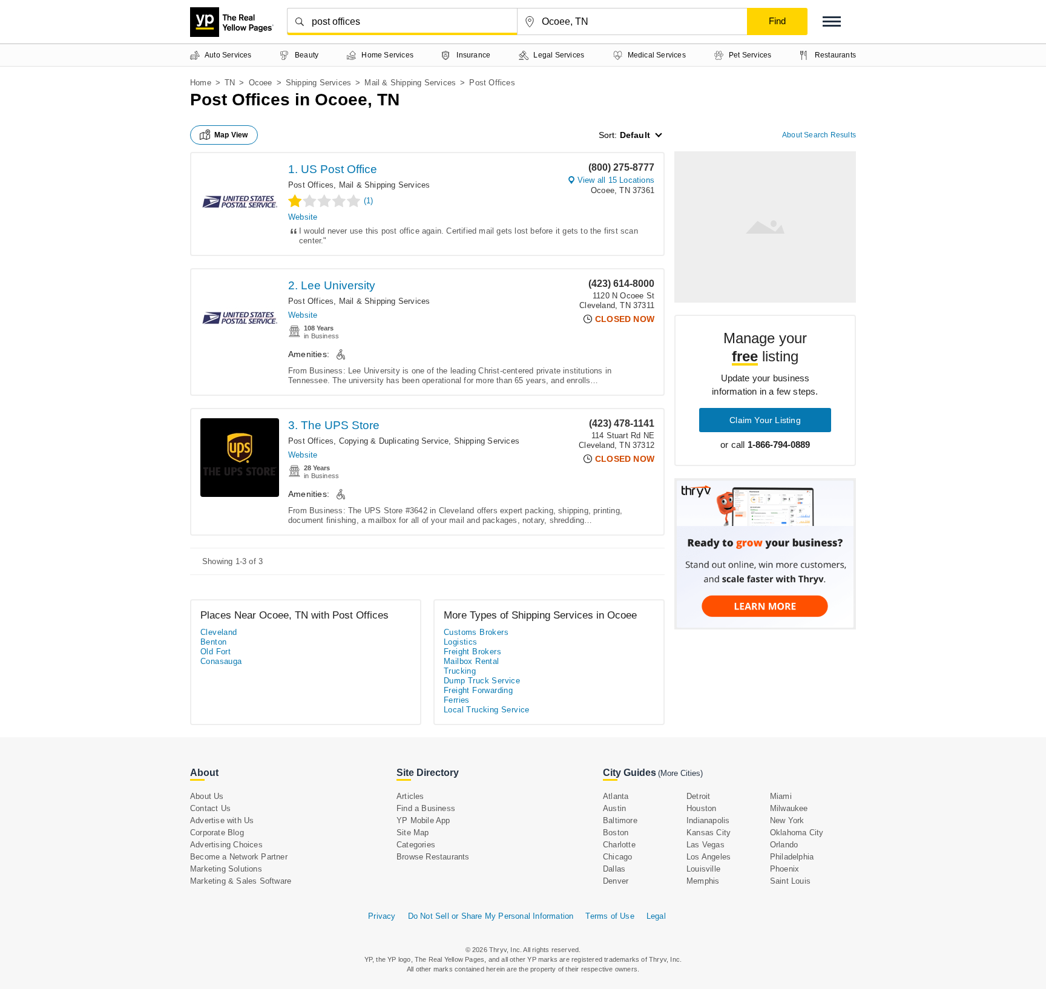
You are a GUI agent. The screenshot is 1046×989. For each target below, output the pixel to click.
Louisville (703, 868)
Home (200, 82)
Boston (615, 832)
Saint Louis (790, 881)
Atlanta (615, 796)
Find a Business (425, 808)
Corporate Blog (217, 832)
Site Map (412, 832)
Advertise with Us (222, 820)
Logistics (461, 641)
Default (635, 135)
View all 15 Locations (615, 180)
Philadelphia (792, 856)
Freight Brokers (472, 651)
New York (787, 820)
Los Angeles (708, 856)
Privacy (381, 916)
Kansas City (708, 832)
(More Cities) (680, 773)
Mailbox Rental (471, 661)
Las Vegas (705, 844)
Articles (410, 796)
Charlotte (619, 844)
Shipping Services (318, 82)
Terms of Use (609, 916)
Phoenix (784, 868)
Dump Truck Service (482, 680)
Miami (781, 796)
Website (302, 217)
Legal (656, 916)
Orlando (784, 844)
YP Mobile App (423, 820)
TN (230, 82)
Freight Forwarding (478, 690)
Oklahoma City (797, 832)
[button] (832, 21)
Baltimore (620, 820)
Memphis (702, 881)
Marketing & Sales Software (240, 881)
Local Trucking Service (487, 709)
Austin (614, 808)
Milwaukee (789, 808)
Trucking (460, 670)
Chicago (617, 856)
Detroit (698, 796)
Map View (231, 135)
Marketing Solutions (226, 868)
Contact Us (210, 808)
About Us (207, 796)
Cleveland (218, 632)
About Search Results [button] (819, 135)
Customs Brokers (476, 632)
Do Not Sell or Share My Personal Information (491, 916)
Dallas (614, 868)
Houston (701, 808)
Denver (615, 881)
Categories (415, 844)
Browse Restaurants (433, 856)
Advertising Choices (226, 844)
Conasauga (221, 661)
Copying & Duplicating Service (394, 440)
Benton (213, 641)
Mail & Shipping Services (410, 82)
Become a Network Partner (239, 856)
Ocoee (260, 82)
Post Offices (311, 184)
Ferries (457, 700)
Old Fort (215, 651)
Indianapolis (707, 820)
